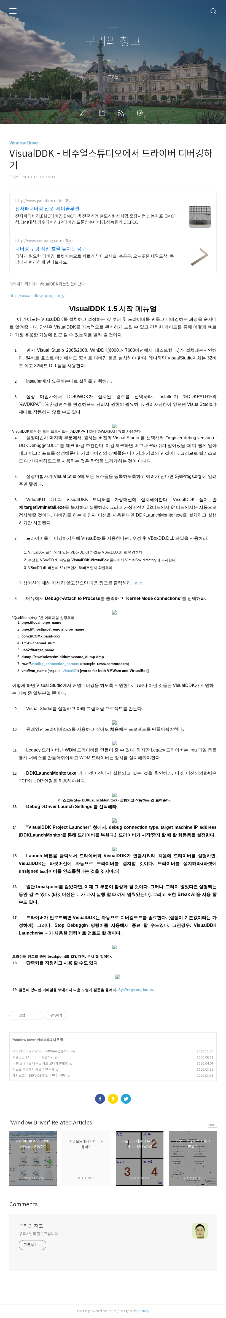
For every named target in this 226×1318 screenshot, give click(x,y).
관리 (140, 112)
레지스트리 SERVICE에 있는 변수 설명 (38, 1075)
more (212, 1124)
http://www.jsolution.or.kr (39, 201)
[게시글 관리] (37, 1015)
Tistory (144, 1311)
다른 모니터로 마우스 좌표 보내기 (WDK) (40, 1063)
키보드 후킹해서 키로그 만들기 (33, 1069)
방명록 (103, 112)
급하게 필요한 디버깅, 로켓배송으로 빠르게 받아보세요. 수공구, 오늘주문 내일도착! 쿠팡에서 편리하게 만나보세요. (94, 259)
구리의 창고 (113, 41)
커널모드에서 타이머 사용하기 (32, 1057)
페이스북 (100, 1099)
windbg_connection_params (55, 664)
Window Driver (24, 143)
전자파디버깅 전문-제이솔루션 (47, 209)
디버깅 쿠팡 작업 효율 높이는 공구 (50, 249)
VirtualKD (70, 671)
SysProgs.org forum (135, 990)
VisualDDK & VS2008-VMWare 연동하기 (41, 1051)
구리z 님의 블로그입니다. (39, 1233)
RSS (122, 112)
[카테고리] (13, 11)
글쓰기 (84, 112)
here (137, 583)
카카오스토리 (113, 1099)
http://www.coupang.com (38, 241)
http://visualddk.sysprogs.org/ (36, 295)
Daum (112, 1311)
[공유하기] (30, 1015)
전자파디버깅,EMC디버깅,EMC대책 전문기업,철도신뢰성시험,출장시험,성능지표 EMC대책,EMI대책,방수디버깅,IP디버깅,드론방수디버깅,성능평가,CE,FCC (96, 219)
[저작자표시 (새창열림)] (69, 1015)
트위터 (126, 1099)
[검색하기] (213, 11)
